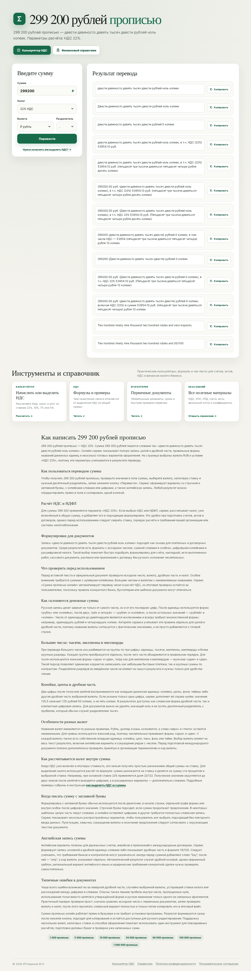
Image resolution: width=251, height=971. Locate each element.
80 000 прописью (163, 937)
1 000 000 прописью (126, 944)
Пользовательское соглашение (218, 963)
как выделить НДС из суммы (106, 785)
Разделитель (64, 118)
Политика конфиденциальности (176, 963)
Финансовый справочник (79, 50)
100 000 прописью (190, 937)
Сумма (21, 83)
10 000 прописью (110, 937)
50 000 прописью (136, 937)
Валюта (22, 118)
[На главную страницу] (19, 19)
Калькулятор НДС (34, 50)
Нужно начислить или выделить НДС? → (47, 149)
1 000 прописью (59, 937)
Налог (21, 100)
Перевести (47, 139)
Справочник (145, 963)
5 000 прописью (84, 937)
